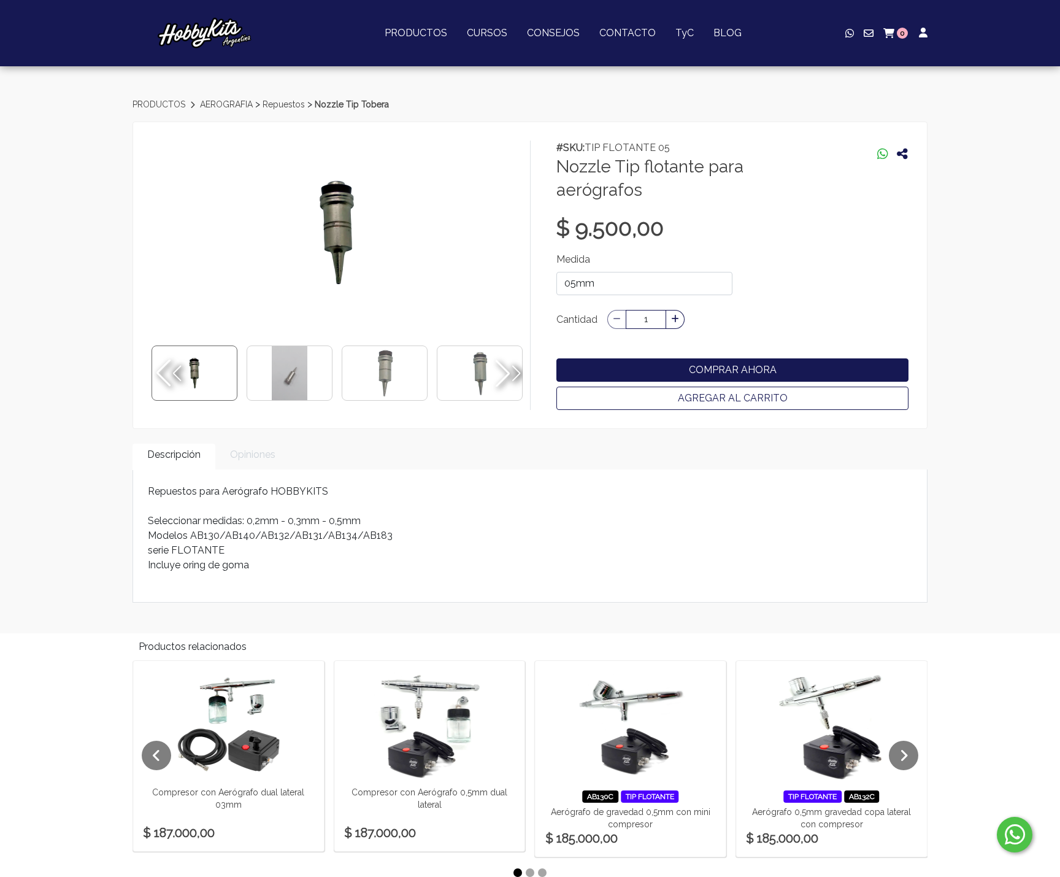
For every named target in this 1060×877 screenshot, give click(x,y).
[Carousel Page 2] (530, 872)
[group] (337, 233)
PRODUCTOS (416, 33)
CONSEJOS (553, 33)
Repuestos (285, 104)
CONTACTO (627, 33)
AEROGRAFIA (227, 104)
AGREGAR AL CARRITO (733, 398)
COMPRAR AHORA (733, 370)
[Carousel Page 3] (542, 872)
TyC (684, 33)
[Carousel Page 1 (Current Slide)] (517, 872)
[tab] (173, 457)
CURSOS (487, 33)
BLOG (727, 33)
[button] (506, 373)
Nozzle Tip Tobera (352, 104)
